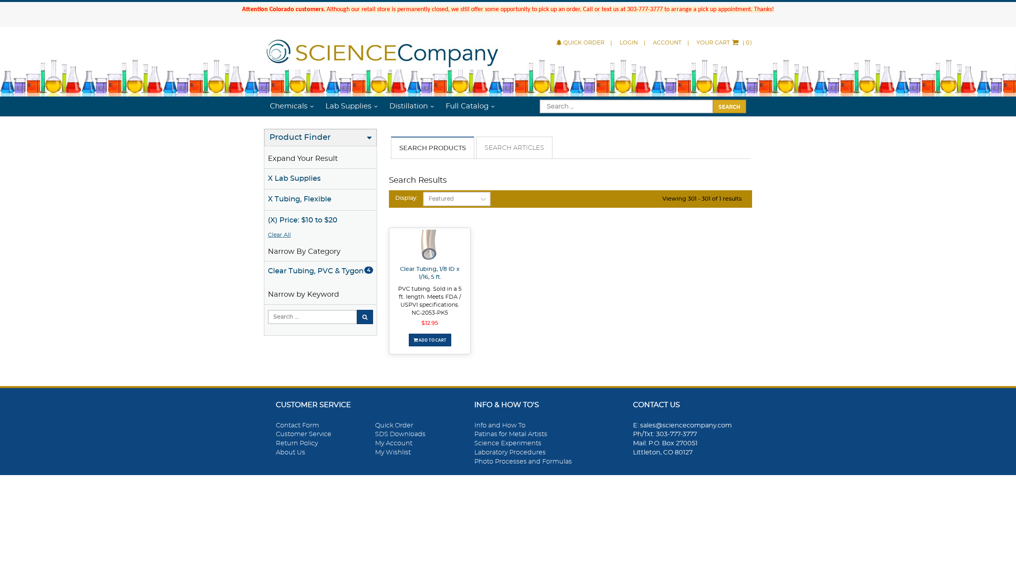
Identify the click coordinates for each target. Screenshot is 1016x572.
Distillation (408, 106)
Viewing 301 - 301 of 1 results (702, 199)
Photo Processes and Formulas (523, 461)
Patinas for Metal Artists (510, 434)
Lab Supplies (348, 106)
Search (729, 106)
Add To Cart (432, 340)
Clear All (279, 235)
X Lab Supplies (294, 178)
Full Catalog (467, 106)
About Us (290, 452)
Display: (406, 198)
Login (629, 43)
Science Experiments (507, 443)
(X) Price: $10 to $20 (302, 220)
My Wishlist (393, 452)
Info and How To (499, 425)
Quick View (430, 247)
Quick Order (583, 43)
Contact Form (297, 425)
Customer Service (303, 434)
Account (667, 43)
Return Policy (297, 443)
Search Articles (514, 148)
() (724, 43)
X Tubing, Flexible (299, 199)
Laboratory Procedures (510, 452)
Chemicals (289, 106)
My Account (393, 443)
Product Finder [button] (300, 137)
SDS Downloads (400, 434)
